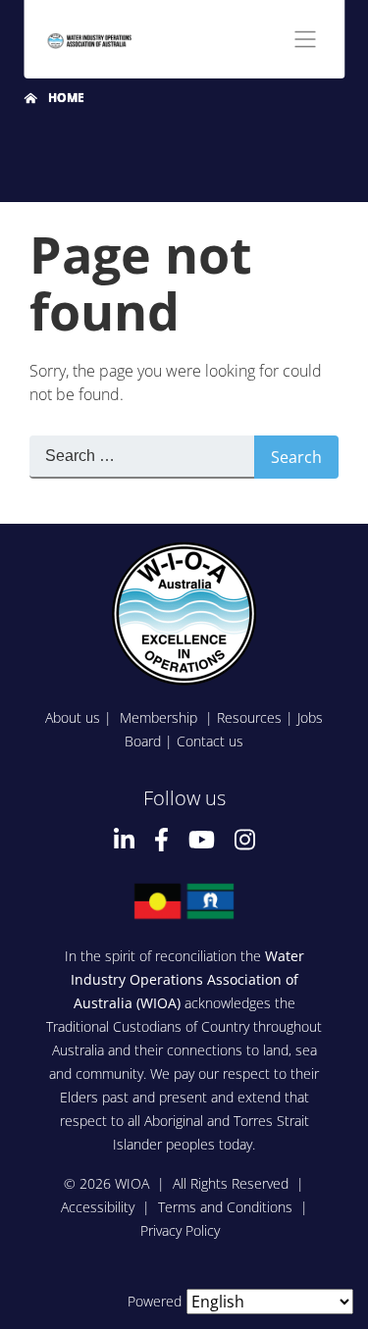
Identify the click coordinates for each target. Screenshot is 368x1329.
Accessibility (97, 1207)
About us (72, 717)
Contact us (210, 741)
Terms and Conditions (225, 1207)
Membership (160, 717)
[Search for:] (141, 457)
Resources (249, 717)
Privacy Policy (180, 1230)
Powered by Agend (184, 1301)
